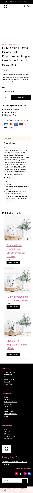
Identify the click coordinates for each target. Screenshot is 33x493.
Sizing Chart (8, 406)
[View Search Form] (24, 6)
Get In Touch (8, 384)
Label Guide (8, 404)
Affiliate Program (9, 379)
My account (8, 434)
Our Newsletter (9, 374)
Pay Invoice (8, 439)
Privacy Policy (9, 411)
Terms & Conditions (10, 414)
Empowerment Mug (11, 44)
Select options (13, 262)
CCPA (6, 409)
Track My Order (9, 436)
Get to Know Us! (9, 372)
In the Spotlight (9, 377)
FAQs (6, 397)
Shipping (7, 399)
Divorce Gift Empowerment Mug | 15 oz (17, 345)
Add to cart (20, 97)
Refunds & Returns (10, 402)
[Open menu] (16, 6)
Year (3, 88)
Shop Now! (25, 1)
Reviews (7, 382)
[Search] (24, 481)
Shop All (7, 431)
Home (6, 429)
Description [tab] (7, 138)
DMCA (6, 416)
